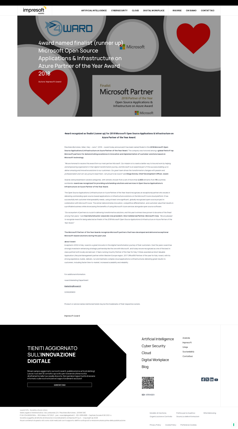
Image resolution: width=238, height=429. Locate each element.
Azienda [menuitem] (186, 338)
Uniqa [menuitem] (185, 347)
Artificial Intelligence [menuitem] (158, 339)
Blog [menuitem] (145, 366)
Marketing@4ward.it (72, 286)
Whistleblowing (209, 413)
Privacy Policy (155, 425)
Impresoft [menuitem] (187, 342)
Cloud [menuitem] (146, 352)
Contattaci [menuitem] (188, 356)
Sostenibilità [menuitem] (188, 351)
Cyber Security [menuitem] (153, 345)
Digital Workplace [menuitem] (155, 359)
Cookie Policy (170, 425)
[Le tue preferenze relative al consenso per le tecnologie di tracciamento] (233, 424)
